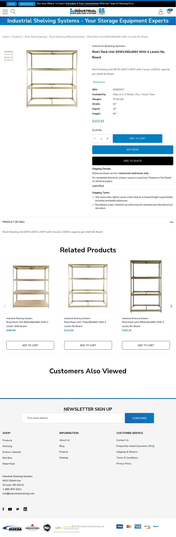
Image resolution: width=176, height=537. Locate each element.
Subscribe (139, 418)
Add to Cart (137, 138)
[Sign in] (160, 11)
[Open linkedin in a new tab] (26, 509)
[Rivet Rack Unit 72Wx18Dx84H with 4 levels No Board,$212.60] (88, 286)
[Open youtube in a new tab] (10, 509)
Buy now (133, 149)
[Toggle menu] (5, 12)
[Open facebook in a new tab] (3, 509)
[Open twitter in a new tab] (18, 509)
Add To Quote (133, 160)
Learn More (98, 185)
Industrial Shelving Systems (108, 46)
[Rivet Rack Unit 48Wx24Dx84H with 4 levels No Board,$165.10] (145, 286)
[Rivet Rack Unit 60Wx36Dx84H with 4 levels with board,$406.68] (30, 286)
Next (171, 306)
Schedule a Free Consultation (82, 3)
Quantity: (97, 130)
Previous (4, 306)
